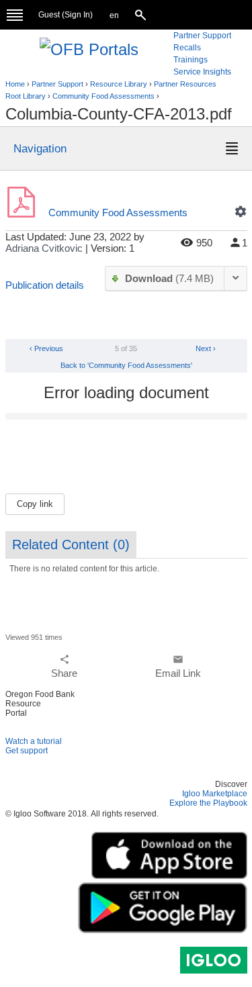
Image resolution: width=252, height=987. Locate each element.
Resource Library (118, 84)
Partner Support (57, 84)
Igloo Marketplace (214, 793)
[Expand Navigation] (15, 15)
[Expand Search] (142, 15)
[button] (114, 15)
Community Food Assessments (103, 96)
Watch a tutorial (33, 741)
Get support (26, 750)
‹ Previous (45, 348)
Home (15, 84)
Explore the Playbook (208, 803)
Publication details (44, 285)
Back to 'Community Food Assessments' (126, 365)
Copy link (35, 504)
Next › (207, 348)
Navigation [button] (40, 148)
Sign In (77, 14)
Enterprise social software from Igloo (213, 960)
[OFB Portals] (89, 48)
